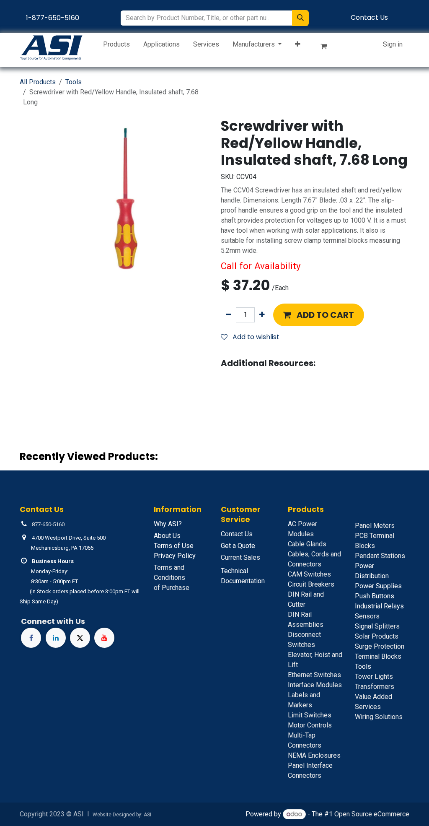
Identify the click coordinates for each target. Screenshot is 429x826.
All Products (38, 82)
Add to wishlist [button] (255, 337)
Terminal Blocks (378, 656)
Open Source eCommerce (371, 814)
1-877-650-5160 (52, 18)
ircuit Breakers (311, 584)
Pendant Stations (380, 556)
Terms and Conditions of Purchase (171, 578)
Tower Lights (374, 677)
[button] (318, 315)
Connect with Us (53, 621)
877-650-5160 (48, 524)
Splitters (377, 626)
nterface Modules (315, 685)
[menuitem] (116, 46)
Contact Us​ (369, 17)
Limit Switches (309, 715)
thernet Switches (314, 675)
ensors (367, 616)
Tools (73, 82)
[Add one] (262, 314)
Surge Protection (379, 646)
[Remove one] (228, 314)
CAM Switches (309, 574)
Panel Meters (375, 526)
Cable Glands (307, 544)
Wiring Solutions (379, 717)
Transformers (374, 687)
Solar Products (376, 636)
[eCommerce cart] (327, 48)
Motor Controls (310, 725)
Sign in (393, 44)
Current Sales (240, 557)
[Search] (300, 18)
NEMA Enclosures (314, 755)
